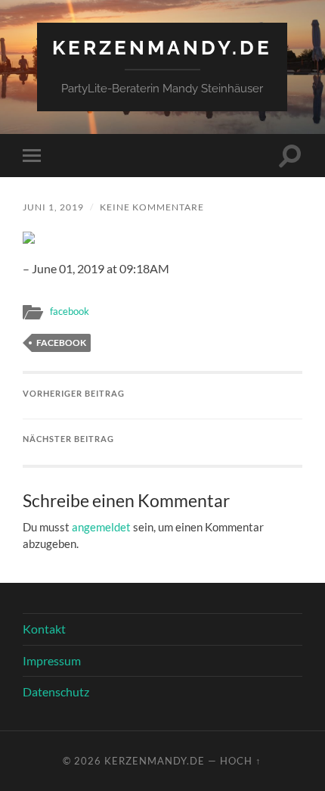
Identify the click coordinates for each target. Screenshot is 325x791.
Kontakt (44, 628)
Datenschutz (56, 691)
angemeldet (101, 527)
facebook (69, 311)
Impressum (52, 660)
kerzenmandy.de (162, 47)
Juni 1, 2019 (53, 207)
